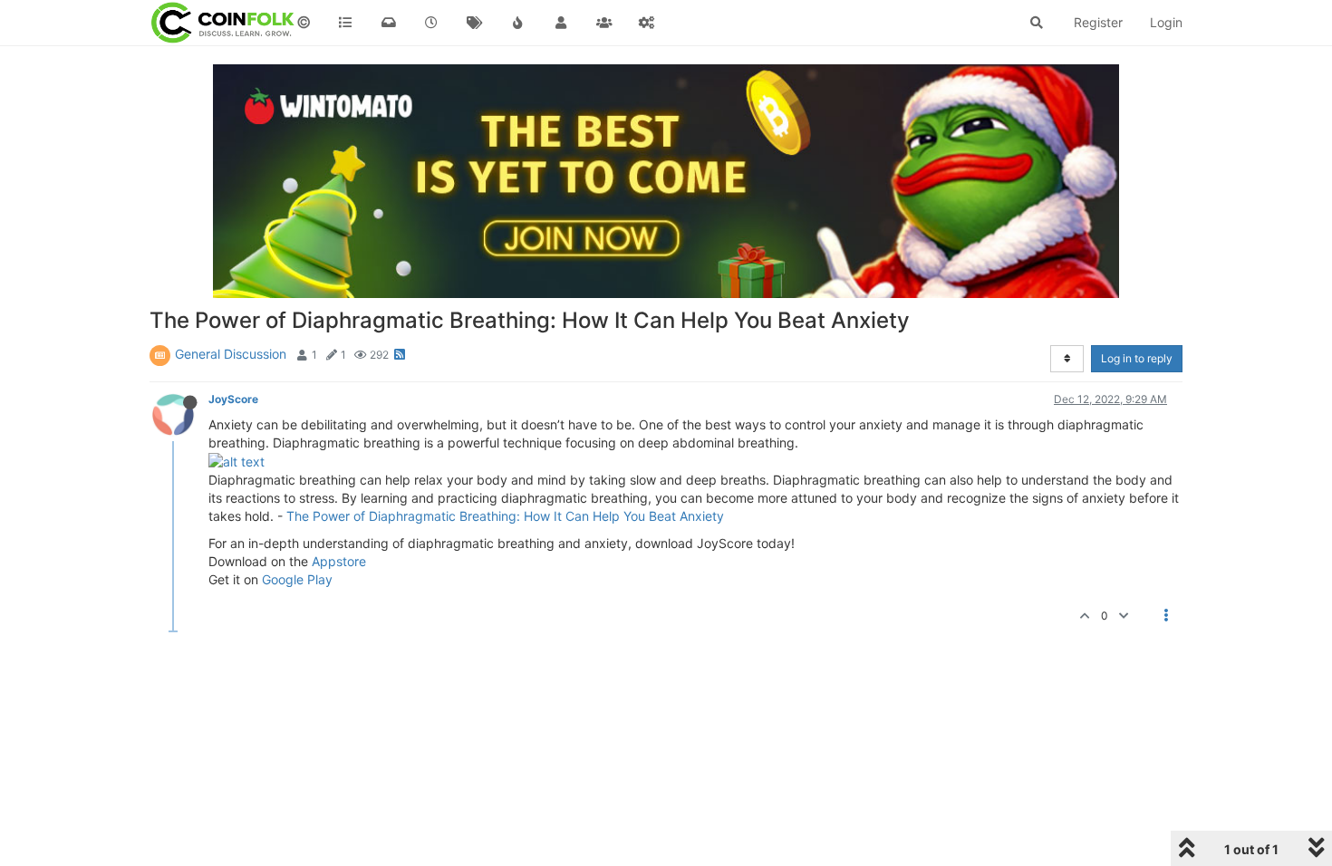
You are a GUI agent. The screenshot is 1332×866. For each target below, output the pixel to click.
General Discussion (230, 353)
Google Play (297, 579)
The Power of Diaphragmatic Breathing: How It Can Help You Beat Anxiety (505, 516)
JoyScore (233, 399)
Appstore (339, 561)
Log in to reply (1137, 358)
